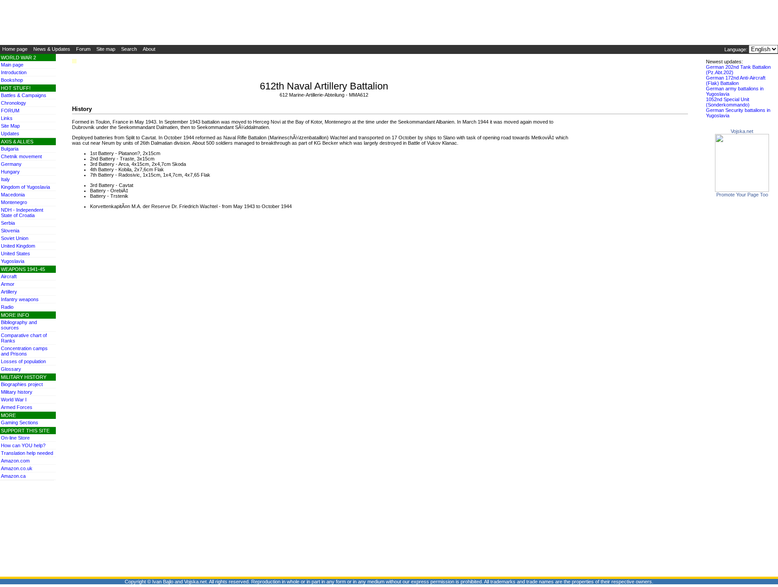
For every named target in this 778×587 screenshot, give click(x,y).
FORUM (10, 110)
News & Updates (51, 49)
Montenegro (14, 202)
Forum (83, 49)
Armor (7, 284)
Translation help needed (27, 453)
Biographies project (22, 384)
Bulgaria (9, 148)
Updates (10, 133)
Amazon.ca (13, 476)
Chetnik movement (21, 156)
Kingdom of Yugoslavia (25, 187)
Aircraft (9, 276)
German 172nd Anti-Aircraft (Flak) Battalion (735, 80)
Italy (5, 179)
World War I (14, 399)
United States (15, 253)
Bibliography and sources (19, 325)
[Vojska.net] (742, 190)
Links (7, 118)
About (149, 49)
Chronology (13, 103)
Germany (11, 164)
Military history (16, 392)
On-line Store (15, 437)
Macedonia (13, 194)
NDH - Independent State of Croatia (22, 212)
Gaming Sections (19, 422)
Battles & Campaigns (23, 95)
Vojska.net (742, 131)
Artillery (9, 291)
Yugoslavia (12, 261)
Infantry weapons (20, 299)
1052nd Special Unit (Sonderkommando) (728, 102)
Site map (105, 49)
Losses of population (23, 361)
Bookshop (12, 80)
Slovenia (10, 230)
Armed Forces (16, 407)
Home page (14, 49)
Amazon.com (15, 460)
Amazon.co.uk (16, 468)
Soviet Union (14, 238)
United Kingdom (18, 246)
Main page (12, 64)
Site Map (10, 126)
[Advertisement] (27, 500)
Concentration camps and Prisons (24, 351)
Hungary (10, 171)
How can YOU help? (23, 445)
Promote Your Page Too (742, 194)
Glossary (11, 369)
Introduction (14, 72)
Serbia (8, 223)
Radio (7, 307)
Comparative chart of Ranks (24, 338)
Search (129, 49)
